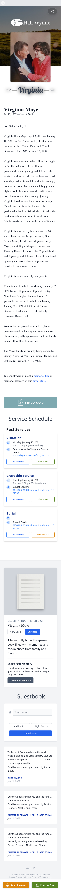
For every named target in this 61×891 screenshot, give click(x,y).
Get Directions (18, 461)
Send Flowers (43, 534)
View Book (15, 631)
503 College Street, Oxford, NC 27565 (32, 455)
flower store (39, 381)
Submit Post (30, 733)
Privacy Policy (22, 877)
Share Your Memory (20, 680)
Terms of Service (39, 877)
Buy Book (32, 631)
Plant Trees (43, 461)
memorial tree (41, 376)
